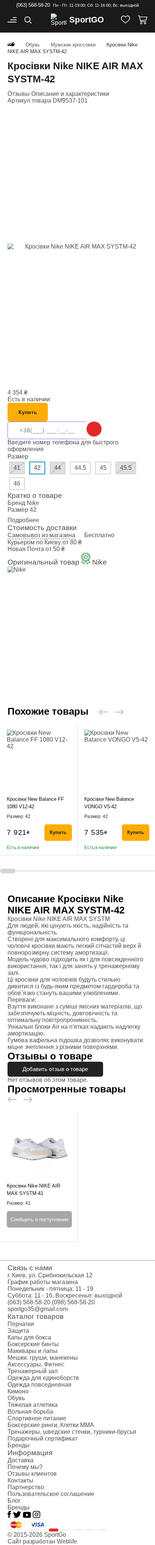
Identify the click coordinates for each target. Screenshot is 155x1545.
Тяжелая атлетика (33, 1405)
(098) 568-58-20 (73, 1302)
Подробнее (23, 520)
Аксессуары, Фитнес (36, 1364)
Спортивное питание (37, 1418)
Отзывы (19, 94)
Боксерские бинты (33, 1344)
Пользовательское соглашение (51, 1494)
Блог (14, 1500)
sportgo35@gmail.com (38, 1309)
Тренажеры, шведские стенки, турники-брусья (72, 1432)
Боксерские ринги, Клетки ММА (51, 1425)
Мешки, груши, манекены (43, 1357)
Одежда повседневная (39, 1384)
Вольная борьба (30, 1411)
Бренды (19, 1445)
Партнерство (26, 1487)
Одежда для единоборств (43, 1378)
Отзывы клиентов (32, 1474)
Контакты (20, 1480)
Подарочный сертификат (43, 1438)
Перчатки (21, 1324)
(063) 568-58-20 (33, 5)
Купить (27, 412)
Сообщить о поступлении (39, 1219)
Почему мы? (25, 1467)
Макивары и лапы (33, 1351)
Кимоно (18, 1391)
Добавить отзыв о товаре (55, 1069)
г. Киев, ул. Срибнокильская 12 (50, 1275)
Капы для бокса (29, 1337)
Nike (33, 503)
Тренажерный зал (33, 1371)
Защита (18, 1330)
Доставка (20, 1460)
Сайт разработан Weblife (42, 1541)
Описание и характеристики (70, 94)
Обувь (16, 1398)
